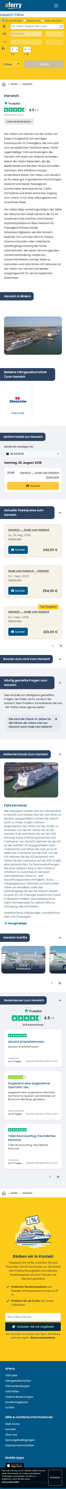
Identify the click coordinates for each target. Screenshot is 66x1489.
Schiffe (9, 1407)
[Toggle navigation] (56, 6)
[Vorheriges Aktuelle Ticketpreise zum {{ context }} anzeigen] (53, 646)
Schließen (55, 1477)
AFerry (10, 1369)
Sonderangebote (16, 1402)
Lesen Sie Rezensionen (19, 121)
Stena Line (52, 477)
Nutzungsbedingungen (20, 1440)
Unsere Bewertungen (19, 1397)
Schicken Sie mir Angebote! (35, 1326)
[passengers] (52, 983)
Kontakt (10, 1429)
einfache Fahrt (33, 20)
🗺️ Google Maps (15, 923)
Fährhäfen (12, 1391)
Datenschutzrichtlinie (42, 1337)
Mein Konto (12, 1424)
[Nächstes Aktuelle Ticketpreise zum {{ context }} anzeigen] (61, 646)
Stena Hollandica (23, 967)
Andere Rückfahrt (53, 20)
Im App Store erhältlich (14, 1465)
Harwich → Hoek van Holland (39, 473)
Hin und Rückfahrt (13, 20)
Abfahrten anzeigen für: (19, 446)
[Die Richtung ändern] (61, 26)
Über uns (11, 1435)
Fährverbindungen (17, 1386)
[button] (33, 454)
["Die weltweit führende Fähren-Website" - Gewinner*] (13, 5)
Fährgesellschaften (18, 1381)
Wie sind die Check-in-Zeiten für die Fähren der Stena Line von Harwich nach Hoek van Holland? (31, 723)
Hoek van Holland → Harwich (28, 571)
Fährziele (11, 1375)
